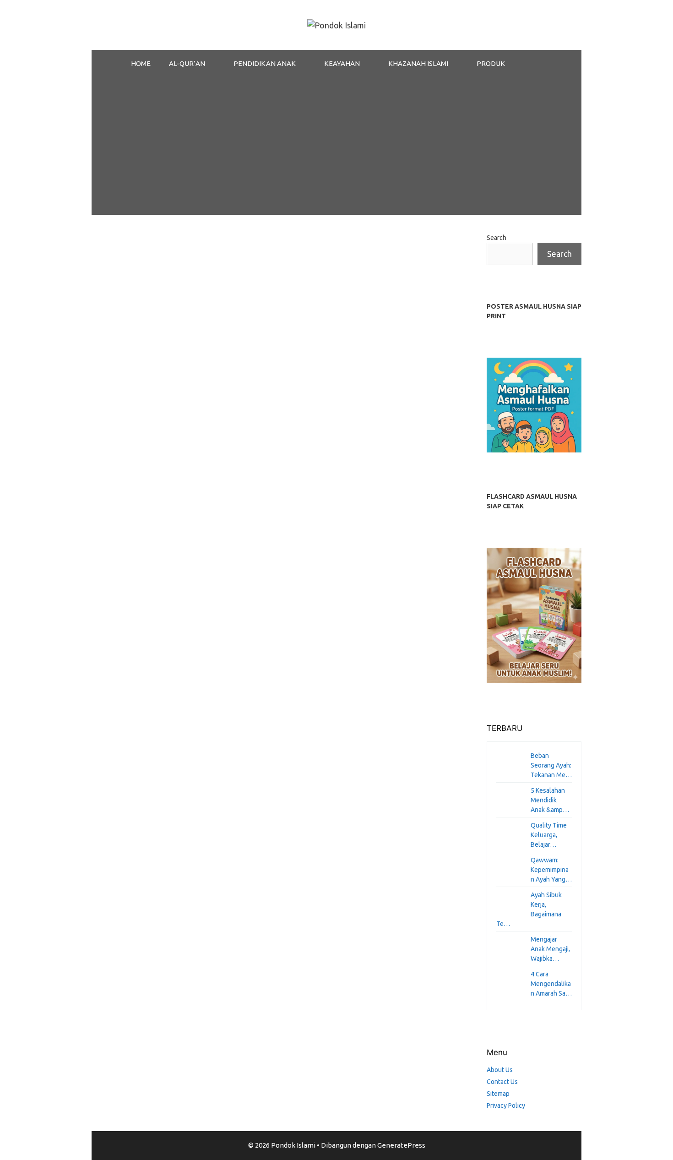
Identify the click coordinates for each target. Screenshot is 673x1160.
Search (496, 237)
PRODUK (491, 63)
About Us (500, 1069)
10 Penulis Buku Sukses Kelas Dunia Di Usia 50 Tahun (167, 316)
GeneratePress (401, 1145)
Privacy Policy (506, 1105)
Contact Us (502, 1081)
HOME (141, 63)
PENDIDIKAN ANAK (264, 63)
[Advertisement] (336, 146)
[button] (214, 63)
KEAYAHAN (342, 63)
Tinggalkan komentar (136, 573)
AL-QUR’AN (187, 63)
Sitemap (498, 1093)
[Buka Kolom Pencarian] (537, 63)
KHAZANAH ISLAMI (418, 63)
